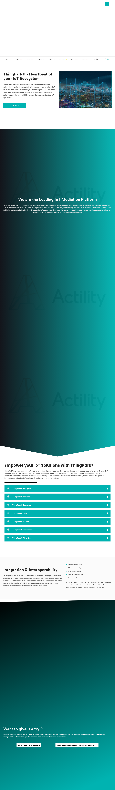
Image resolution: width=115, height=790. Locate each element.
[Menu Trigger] (107, 4)
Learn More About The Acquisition (57, 34)
